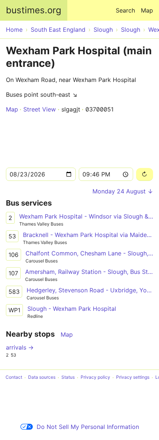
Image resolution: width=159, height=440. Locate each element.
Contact (14, 377)
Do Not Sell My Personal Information (88, 426)
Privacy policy (95, 377)
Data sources (41, 377)
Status (68, 377)
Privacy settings (132, 377)
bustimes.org (33, 10)
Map (147, 10)
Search (125, 10)
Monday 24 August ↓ (122, 191)
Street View (39, 109)
